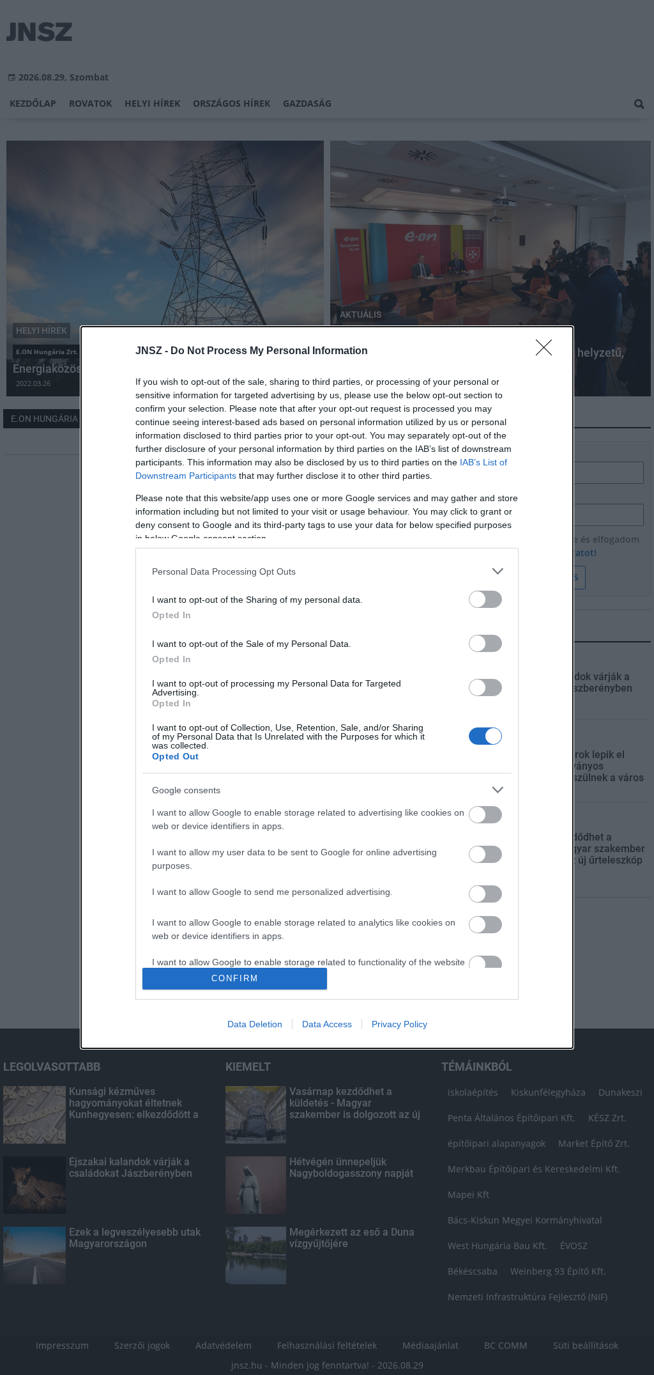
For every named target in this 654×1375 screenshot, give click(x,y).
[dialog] (327, 687)
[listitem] (327, 571)
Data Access (327, 1024)
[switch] (485, 599)
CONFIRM (235, 978)
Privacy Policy (399, 1024)
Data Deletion (254, 1024)
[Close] (548, 351)
